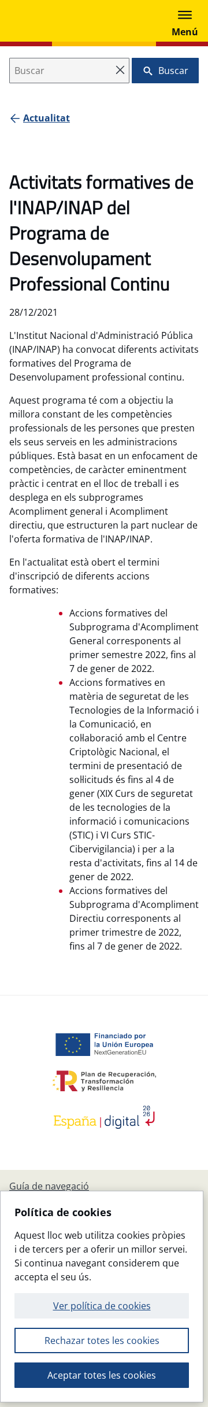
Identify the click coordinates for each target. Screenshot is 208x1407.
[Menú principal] (184, 20)
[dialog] (101, 1296)
